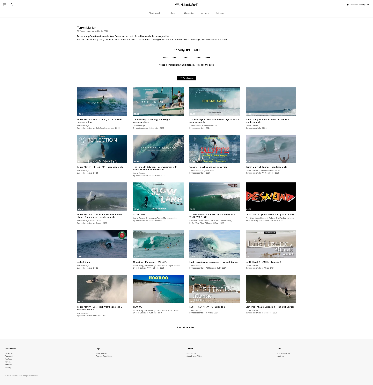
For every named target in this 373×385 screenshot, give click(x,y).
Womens (205, 13)
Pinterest (8, 365)
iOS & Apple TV (283, 353)
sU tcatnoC (191, 353)
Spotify (8, 367)
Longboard (172, 13)
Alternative (189, 13)
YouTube (8, 359)
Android (280, 356)
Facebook (9, 356)
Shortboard (154, 13)
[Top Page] (186, 5)
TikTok (7, 362)
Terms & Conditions (104, 356)
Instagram (9, 353)
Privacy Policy (101, 353)
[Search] (12, 5)
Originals (220, 13)
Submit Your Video (194, 356)
